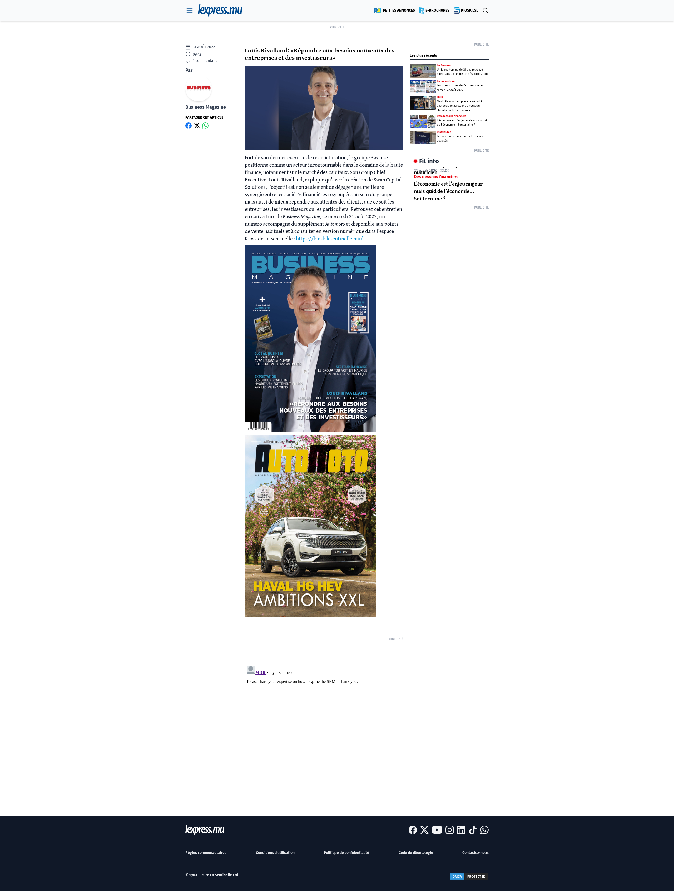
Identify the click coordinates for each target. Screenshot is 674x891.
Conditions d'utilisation (275, 852)
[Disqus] (324, 729)
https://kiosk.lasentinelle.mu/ (329, 238)
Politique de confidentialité (346, 852)
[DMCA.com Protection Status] (469, 876)
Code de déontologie (416, 852)
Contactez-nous (475, 852)
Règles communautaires (205, 852)
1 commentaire (205, 60)
